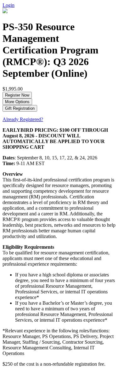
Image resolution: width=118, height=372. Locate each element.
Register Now (17, 95)
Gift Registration (20, 108)
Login (8, 5)
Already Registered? (23, 119)
